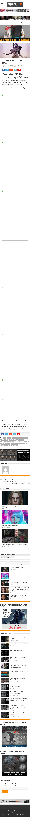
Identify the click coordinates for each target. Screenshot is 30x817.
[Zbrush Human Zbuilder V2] (15, 454)
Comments (15, 564)
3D (4, 437)
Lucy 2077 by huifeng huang (10, 525)
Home (2, 22)
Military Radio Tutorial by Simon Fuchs (19, 643)
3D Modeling (5, 439)
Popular (8, 564)
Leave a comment (7, 66)
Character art (5, 441)
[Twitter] (15, 813)
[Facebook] (14, 813)
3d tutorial (21, 439)
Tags (21, 564)
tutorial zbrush (6, 443)
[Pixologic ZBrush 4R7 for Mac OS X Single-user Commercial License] (15, 801)
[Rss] (12, 813)
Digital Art (13, 441)
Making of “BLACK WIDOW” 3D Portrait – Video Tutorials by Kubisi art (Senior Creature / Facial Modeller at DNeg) (19, 589)
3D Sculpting (13, 439)
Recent (3, 564)
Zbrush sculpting (22, 443)
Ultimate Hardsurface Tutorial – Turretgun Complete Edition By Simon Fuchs (19, 707)
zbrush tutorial (6, 445)
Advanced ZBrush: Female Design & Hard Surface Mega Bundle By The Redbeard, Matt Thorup (18, 665)
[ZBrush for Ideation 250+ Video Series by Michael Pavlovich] (15, 33)
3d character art (23, 437)
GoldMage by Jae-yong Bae (9, 507)
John (4, 65)
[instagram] (17, 813)
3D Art (6, 22)
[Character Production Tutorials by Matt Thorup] (15, 10)
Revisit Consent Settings (7, 557)
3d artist (15, 437)
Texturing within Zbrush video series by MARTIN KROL (11, 480)
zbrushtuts (14, 445)
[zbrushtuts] (15, 4)
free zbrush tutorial (23, 441)
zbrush (13, 443)
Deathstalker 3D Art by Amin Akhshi (19, 484)
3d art (9, 437)
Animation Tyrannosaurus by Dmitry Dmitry (14, 544)
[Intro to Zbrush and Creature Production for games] (15, 17)
